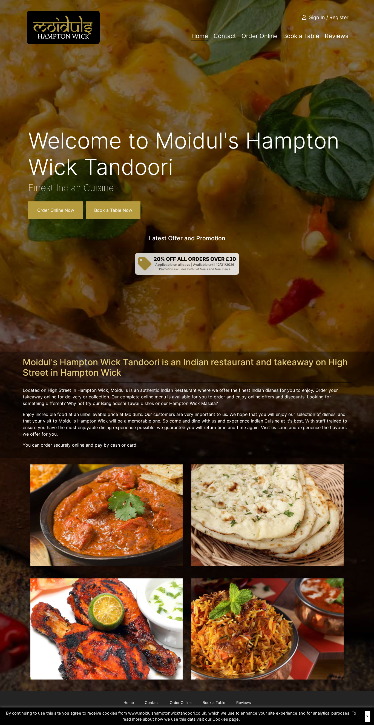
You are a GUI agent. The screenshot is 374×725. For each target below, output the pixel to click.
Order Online (259, 35)
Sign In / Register (329, 17)
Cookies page (225, 719)
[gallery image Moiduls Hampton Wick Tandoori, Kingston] (106, 515)
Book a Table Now (113, 210)
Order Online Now (55, 210)
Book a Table (301, 35)
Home (199, 35)
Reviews (337, 35)
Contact (225, 35)
